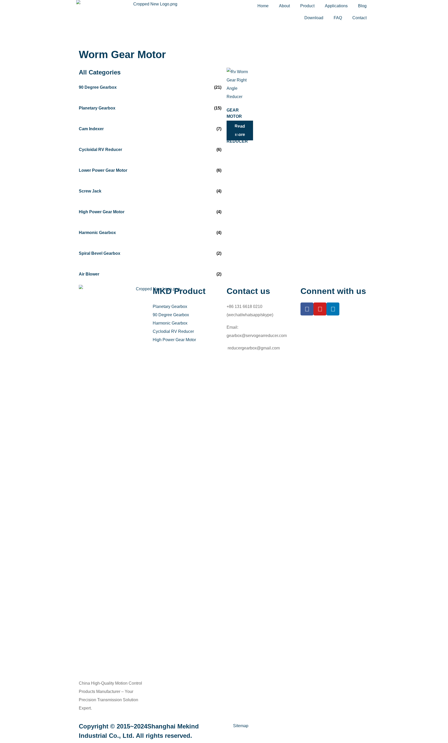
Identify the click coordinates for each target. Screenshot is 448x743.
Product (307, 6)
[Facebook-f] (306, 308)
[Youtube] (319, 308)
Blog (362, 6)
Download (313, 18)
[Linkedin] (332, 308)
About (284, 6)
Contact (359, 18)
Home (263, 6)
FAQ (338, 18)
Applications (336, 6)
